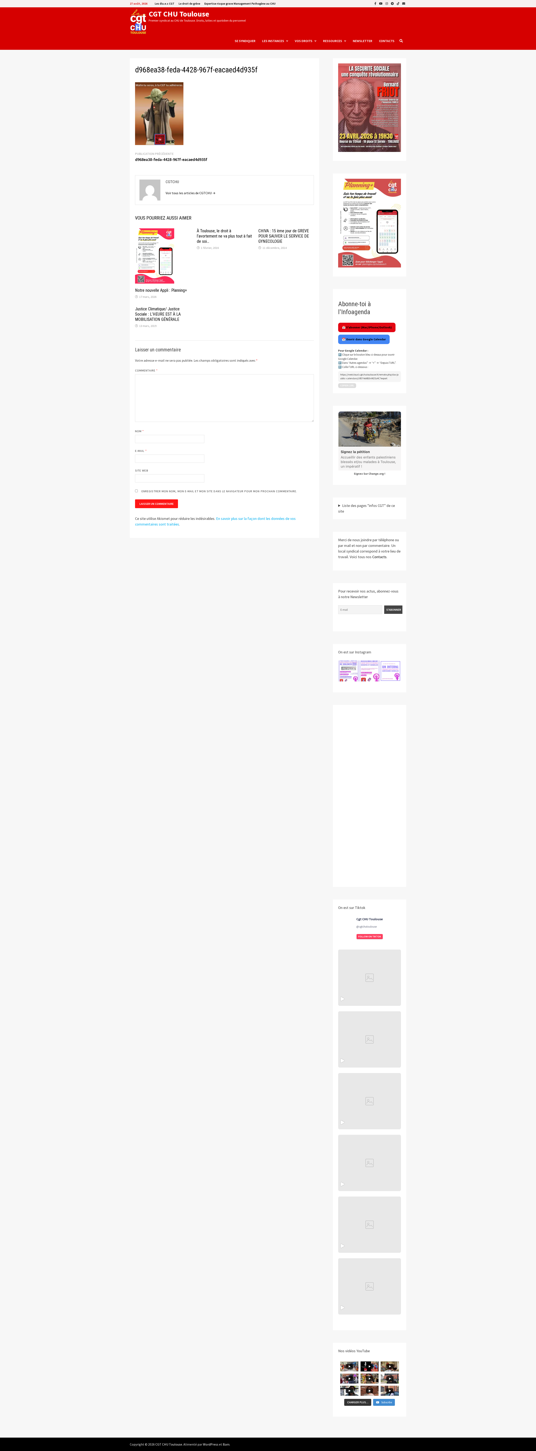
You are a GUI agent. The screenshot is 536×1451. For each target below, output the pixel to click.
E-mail (141, 451)
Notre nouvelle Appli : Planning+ (161, 290)
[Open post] (369, 1163)
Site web (141, 470)
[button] (348, 671)
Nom (139, 431)
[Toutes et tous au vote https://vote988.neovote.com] (369, 1286)
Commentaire (146, 370)
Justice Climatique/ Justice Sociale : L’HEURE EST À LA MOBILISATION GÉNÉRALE (158, 314)
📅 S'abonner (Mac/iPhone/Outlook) (367, 327)
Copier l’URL (347, 385)
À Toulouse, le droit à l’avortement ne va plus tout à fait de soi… (224, 236)
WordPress (210, 1444)
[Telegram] (393, 3)
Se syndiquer (245, 41)
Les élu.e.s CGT (164, 3)
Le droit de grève (189, 3)
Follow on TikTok (369, 936)
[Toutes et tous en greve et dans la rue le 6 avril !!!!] (369, 1039)
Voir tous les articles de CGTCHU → (190, 193)
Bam (226, 1444)
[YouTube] (381, 3)
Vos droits (303, 41)
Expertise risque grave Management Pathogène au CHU (240, 3)
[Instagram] (387, 3)
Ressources (332, 41)
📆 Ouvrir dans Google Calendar (364, 339)
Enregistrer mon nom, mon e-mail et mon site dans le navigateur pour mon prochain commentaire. (219, 491)
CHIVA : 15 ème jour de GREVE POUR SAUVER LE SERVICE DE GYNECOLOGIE (283, 236)
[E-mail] (403, 3)
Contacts (386, 41)
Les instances (273, 41)
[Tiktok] (398, 3)
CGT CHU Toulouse (179, 14)
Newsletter (362, 41)
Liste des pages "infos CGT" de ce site (366, 508)
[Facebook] (375, 3)
